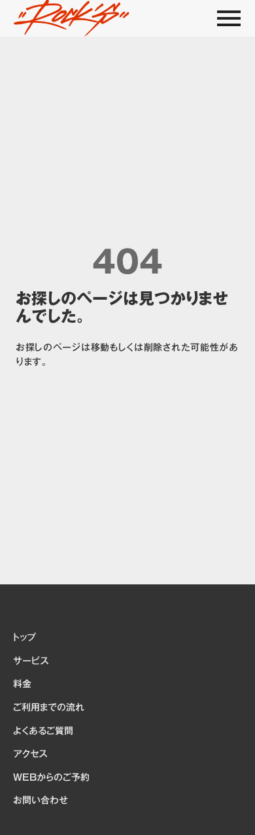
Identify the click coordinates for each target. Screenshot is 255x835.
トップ (24, 638)
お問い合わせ (40, 801)
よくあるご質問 (43, 731)
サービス (30, 661)
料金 (22, 684)
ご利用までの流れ (48, 708)
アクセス (30, 754)
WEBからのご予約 (51, 778)
